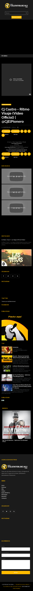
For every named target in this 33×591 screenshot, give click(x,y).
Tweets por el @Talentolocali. (9, 301)
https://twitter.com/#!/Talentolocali (16, 151)
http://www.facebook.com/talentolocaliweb (16, 149)
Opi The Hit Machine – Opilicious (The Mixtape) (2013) (21, 375)
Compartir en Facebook (6, 132)
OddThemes (16, 588)
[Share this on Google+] (21, 131)
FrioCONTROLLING (7, 127)
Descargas (4, 494)
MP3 (3, 489)
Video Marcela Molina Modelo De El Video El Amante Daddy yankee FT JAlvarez (22, 386)
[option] (16, 426)
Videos (3, 491)
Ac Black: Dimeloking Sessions (21, 366)
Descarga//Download (17, 143)
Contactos (15, 347)
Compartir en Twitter (16, 132)
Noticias (4, 487)
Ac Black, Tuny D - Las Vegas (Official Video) (13, 239)
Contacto (4, 498)
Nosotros (4, 496)
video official (6, 104)
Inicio (3, 485)
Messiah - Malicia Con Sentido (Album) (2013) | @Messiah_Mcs (21, 356)
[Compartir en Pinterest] (3, 135)
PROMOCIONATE (16, 17)
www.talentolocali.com (10, 147)
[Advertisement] (16, 37)
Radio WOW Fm (6, 492)
